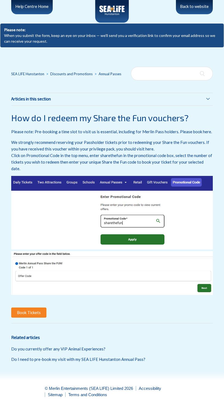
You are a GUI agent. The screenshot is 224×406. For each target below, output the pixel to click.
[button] (28, 313)
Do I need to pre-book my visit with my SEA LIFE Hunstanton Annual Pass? (78, 359)
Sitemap (55, 394)
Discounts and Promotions (71, 74)
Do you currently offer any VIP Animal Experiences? (58, 348)
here (207, 131)
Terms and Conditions (87, 394)
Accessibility (150, 388)
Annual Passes (110, 74)
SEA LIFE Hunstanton (27, 74)
